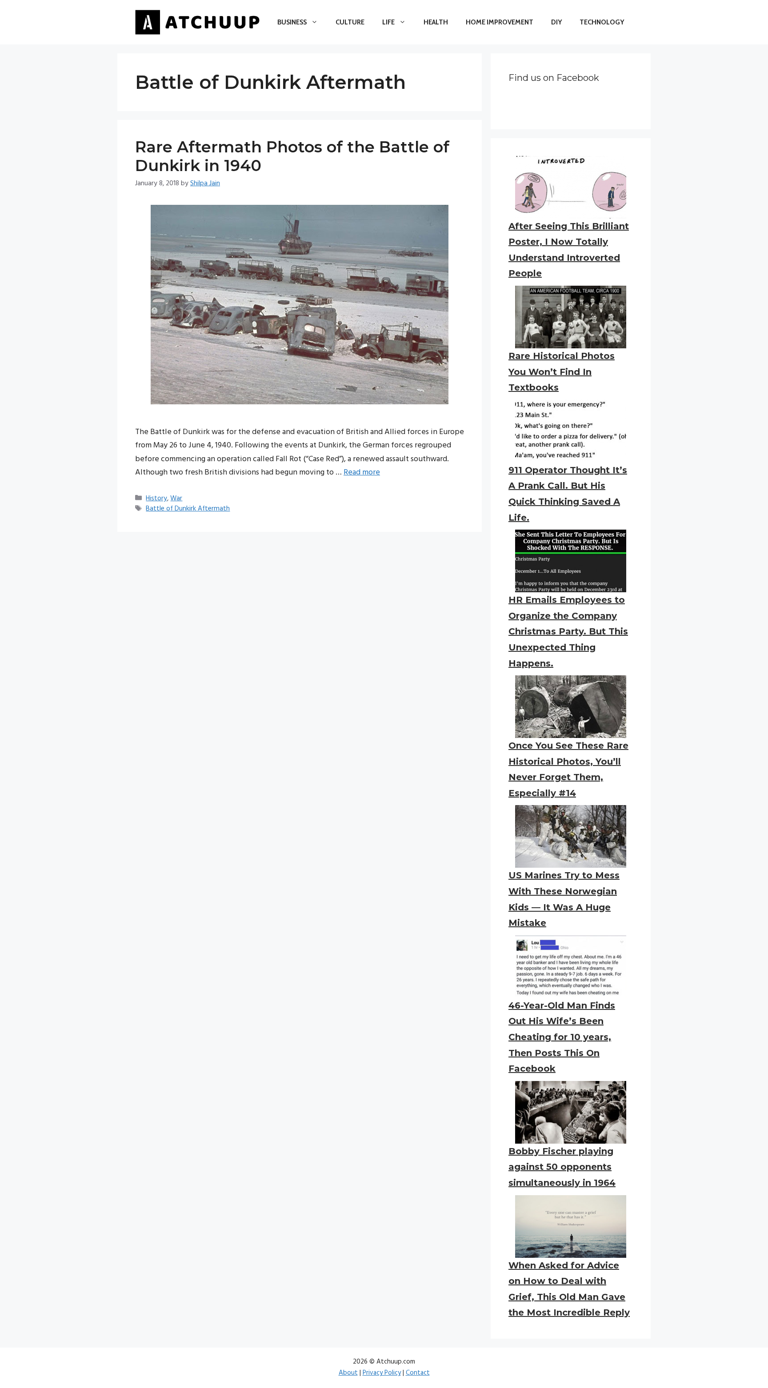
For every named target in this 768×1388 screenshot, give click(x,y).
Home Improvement (499, 22)
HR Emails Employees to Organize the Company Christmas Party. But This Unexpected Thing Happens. (568, 631)
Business (292, 22)
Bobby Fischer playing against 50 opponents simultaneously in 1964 (562, 1167)
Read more (362, 472)
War (176, 498)
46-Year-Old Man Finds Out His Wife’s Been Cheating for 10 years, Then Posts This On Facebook (561, 1037)
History (156, 498)
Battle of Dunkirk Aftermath (188, 508)
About (348, 1373)
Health (436, 22)
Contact (418, 1373)
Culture (350, 22)
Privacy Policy (382, 1373)
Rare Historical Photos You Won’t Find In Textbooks (561, 372)
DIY (556, 22)
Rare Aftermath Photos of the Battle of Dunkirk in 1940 (292, 156)
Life (388, 22)
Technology (602, 22)
